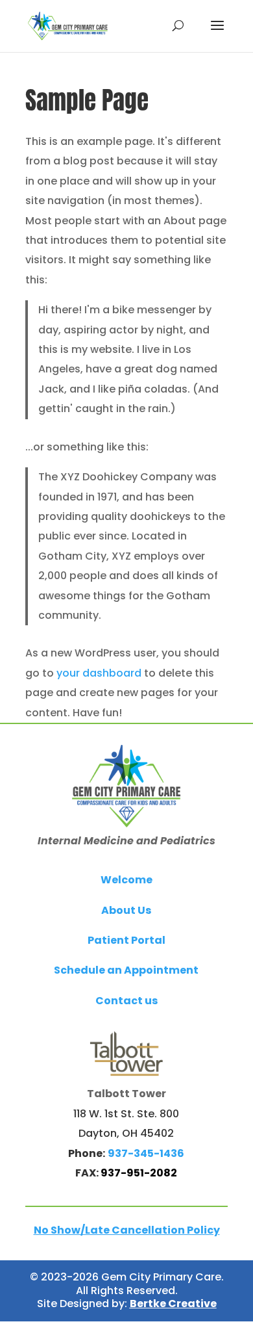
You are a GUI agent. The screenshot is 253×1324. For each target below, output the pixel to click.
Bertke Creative (173, 1303)
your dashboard (98, 673)
